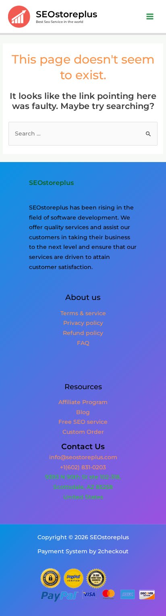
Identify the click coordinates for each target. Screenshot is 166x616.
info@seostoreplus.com (83, 457)
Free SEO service (83, 422)
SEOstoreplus (66, 14)
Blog (83, 412)
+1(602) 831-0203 (83, 467)
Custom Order (83, 432)
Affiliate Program (83, 402)
